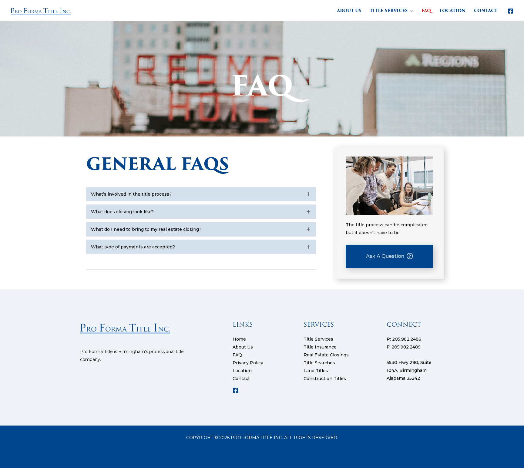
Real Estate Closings (326, 355)
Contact (241, 378)
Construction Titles (325, 378)
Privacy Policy (248, 362)
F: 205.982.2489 (404, 347)
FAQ (237, 355)
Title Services (318, 339)
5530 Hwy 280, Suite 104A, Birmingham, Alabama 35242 (409, 370)
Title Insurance (320, 347)
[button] (410, 10)
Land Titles (316, 370)
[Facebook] (510, 11)
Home (239, 339)
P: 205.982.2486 (404, 339)
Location (242, 370)
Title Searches (319, 362)
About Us (243, 347)
